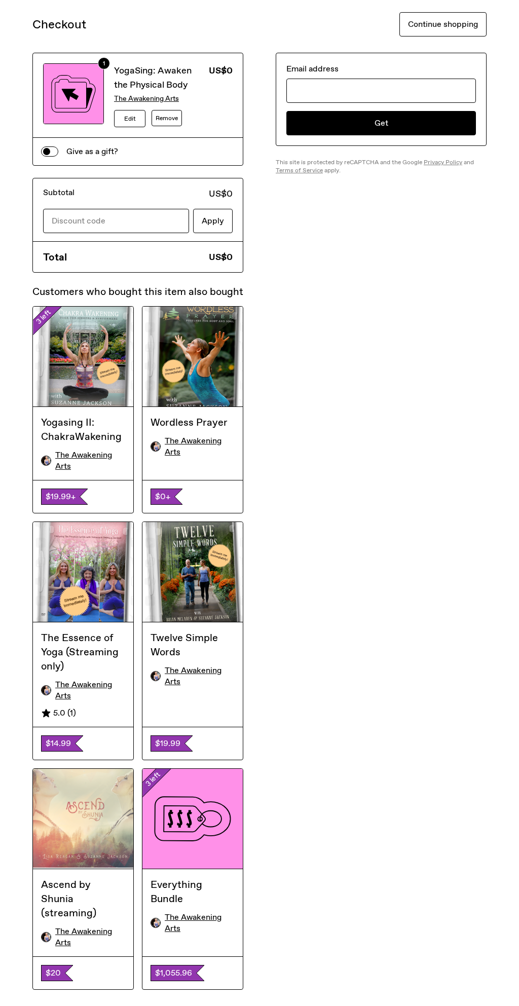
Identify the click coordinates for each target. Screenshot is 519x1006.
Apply (213, 221)
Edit (130, 118)
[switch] (49, 151)
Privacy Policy (443, 162)
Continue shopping (443, 24)
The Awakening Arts (146, 98)
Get (381, 123)
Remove (167, 118)
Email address (312, 68)
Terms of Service (299, 170)
